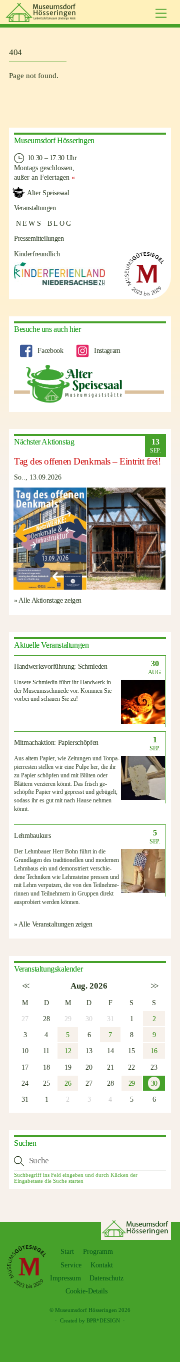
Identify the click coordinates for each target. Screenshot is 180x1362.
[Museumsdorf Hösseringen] (42, 18)
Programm (98, 1251)
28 (46, 1019)
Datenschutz (107, 1278)
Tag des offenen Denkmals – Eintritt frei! (87, 461)
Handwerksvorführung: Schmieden (61, 666)
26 (67, 1083)
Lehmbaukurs (32, 835)
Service (71, 1265)
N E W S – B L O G (42, 223)
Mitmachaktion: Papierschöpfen (56, 742)
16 (153, 1051)
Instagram (106, 350)
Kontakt (101, 1265)
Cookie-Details (87, 1291)
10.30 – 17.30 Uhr (51, 158)
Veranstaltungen (35, 208)
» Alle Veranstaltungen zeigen (53, 924)
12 (67, 1051)
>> (153, 986)
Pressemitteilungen (39, 238)
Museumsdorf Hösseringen (86, 1310)
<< (25, 986)
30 (154, 1083)
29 (131, 1083)
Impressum (65, 1278)
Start (67, 1251)
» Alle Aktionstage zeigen (48, 600)
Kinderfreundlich (37, 254)
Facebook (50, 350)
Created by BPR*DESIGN (90, 1320)
